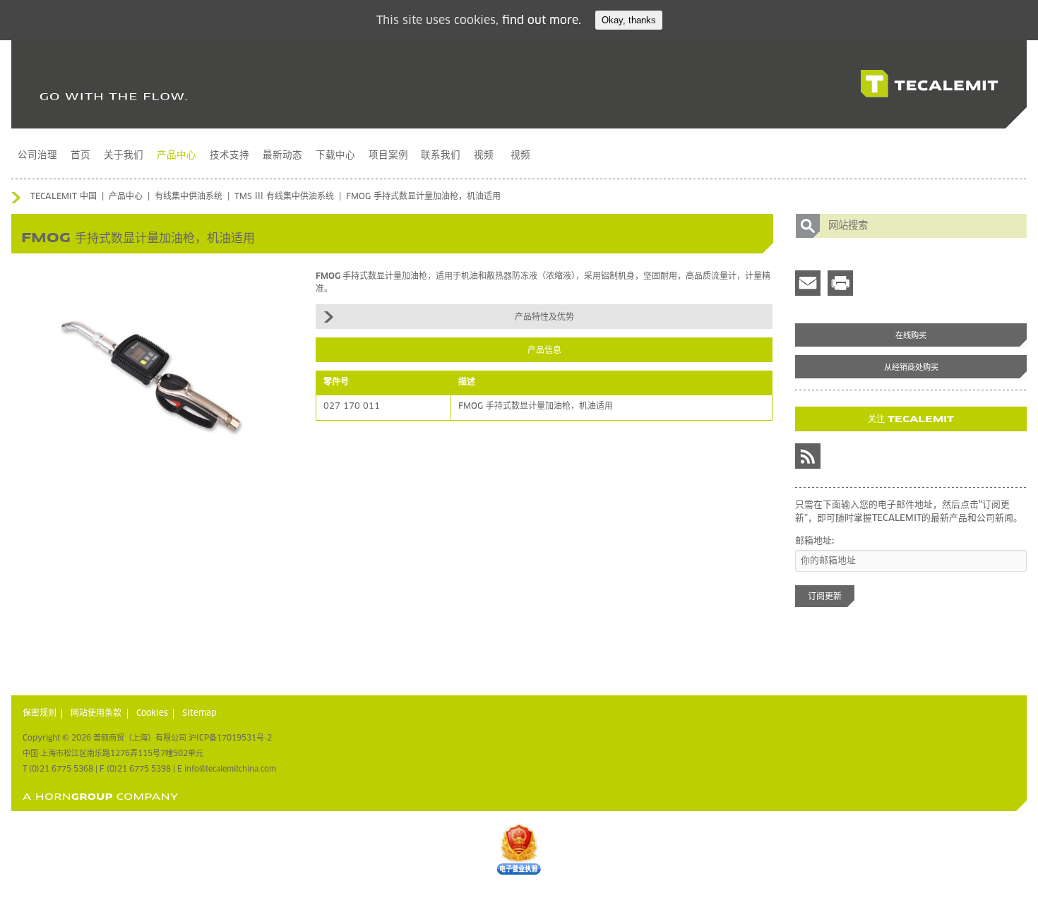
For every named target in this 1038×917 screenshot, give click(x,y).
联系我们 (440, 155)
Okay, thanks (629, 20)
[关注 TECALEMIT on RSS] (808, 456)
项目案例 (388, 155)
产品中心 (176, 155)
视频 (484, 155)
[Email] (808, 283)
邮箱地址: (814, 541)
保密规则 (39, 713)
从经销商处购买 (911, 367)
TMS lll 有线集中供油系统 (284, 197)
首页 (80, 155)
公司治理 (37, 155)
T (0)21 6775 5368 (58, 769)
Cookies (152, 713)
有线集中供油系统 (188, 197)
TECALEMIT (929, 84)
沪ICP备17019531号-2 (230, 738)
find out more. (541, 20)
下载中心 (335, 155)
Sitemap (199, 713)
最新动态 (282, 155)
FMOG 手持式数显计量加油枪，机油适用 (423, 197)
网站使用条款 (96, 713)
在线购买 (910, 336)
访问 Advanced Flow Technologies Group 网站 (101, 796)
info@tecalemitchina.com (230, 769)
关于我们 (123, 155)
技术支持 (229, 155)
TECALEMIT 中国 (63, 197)
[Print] (840, 283)
